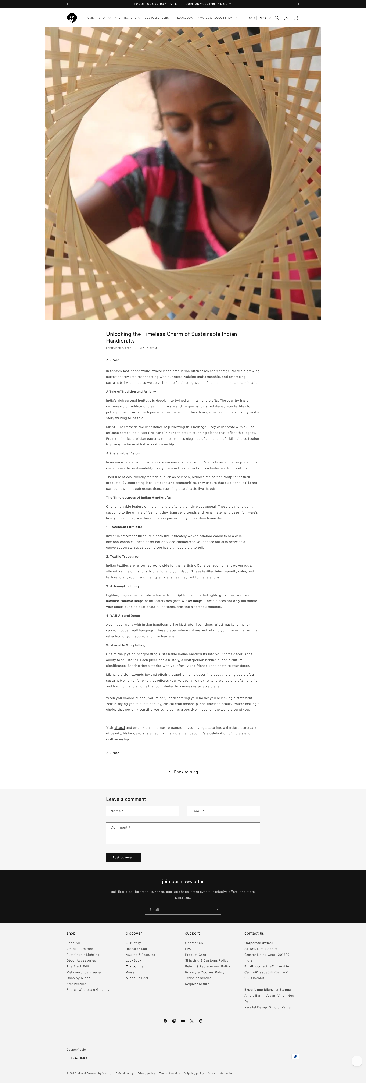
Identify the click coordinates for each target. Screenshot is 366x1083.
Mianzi (119, 727)
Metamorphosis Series (84, 972)
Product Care (195, 954)
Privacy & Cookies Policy (205, 972)
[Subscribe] (216, 910)
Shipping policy (194, 1073)
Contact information (220, 1073)
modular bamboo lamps (125, 601)
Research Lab (136, 948)
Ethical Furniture (80, 948)
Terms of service (169, 1073)
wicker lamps (192, 601)
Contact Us (194, 943)
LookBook (134, 960)
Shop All (73, 943)
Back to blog (186, 772)
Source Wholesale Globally (88, 989)
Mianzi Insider (137, 978)
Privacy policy (146, 1073)
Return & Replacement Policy (208, 966)
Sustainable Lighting (83, 954)
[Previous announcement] (67, 4)
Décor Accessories (81, 960)
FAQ (188, 948)
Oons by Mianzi (79, 978)
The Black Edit (78, 966)
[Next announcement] (298, 4)
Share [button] (114, 360)
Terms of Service (198, 978)
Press (130, 972)
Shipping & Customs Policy (207, 960)
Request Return (197, 983)
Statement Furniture (126, 527)
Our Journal (135, 966)
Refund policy (124, 1073)
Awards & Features (140, 954)
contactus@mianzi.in (272, 966)
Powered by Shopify (99, 1073)
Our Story (133, 943)
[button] (104, 18)
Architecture (76, 983)
